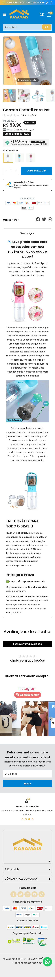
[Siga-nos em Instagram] (27, 894)
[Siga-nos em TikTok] (41, 894)
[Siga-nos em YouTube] (34, 894)
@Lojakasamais (30, 695)
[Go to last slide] (4, 719)
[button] (49, 14)
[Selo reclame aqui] (28, 943)
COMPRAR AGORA (36, 170)
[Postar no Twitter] (44, 220)
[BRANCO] (8, 158)
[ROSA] (31, 158)
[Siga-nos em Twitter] (20, 894)
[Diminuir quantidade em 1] (6, 171)
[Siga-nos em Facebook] (13, 894)
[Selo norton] (14, 943)
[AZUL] (19, 158)
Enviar (27, 783)
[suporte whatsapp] (47, 961)
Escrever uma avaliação (27, 644)
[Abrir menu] (4, 14)
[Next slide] (51, 719)
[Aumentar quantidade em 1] (16, 171)
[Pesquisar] (46, 27)
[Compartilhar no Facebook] (38, 220)
